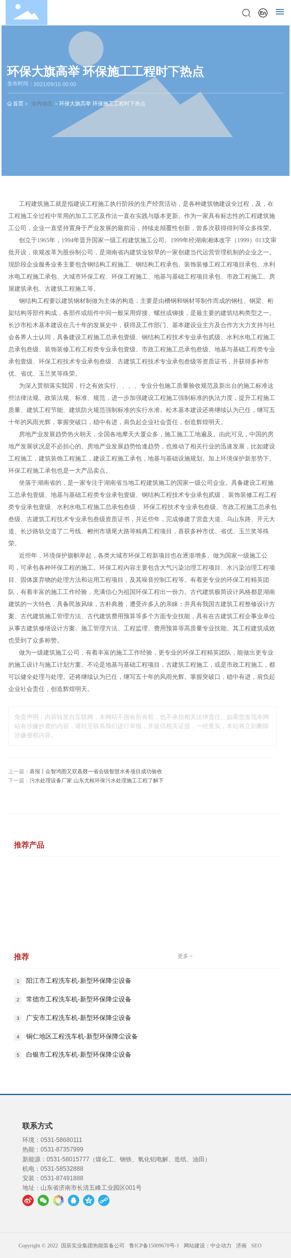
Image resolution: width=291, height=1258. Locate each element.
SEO (256, 1246)
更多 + (185, 956)
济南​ (241, 1246)
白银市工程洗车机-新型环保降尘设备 (78, 1054)
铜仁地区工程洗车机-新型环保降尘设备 (82, 1036)
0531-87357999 (62, 1149)
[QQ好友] (73, 1200)
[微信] (43, 1200)
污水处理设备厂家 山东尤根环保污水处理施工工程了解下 (97, 780)
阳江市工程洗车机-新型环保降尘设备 (78, 980)
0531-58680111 (61, 1140)
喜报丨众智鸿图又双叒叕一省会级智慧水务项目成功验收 (96, 771)
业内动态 (41, 103)
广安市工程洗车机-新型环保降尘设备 (78, 1017)
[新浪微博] (28, 1200)
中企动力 (221, 1246)
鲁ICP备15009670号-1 (154, 1246)
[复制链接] (104, 1200)
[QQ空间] (88, 1200)
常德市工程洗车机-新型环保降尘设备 (78, 999)
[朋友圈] (58, 1200)
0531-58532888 (62, 1169)
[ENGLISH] (263, 12)
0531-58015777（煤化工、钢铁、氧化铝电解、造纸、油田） (129, 1159)
